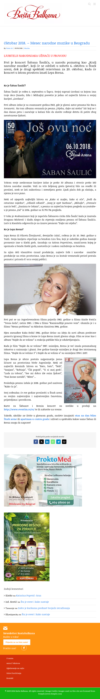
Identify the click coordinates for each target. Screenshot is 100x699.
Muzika (27, 48)
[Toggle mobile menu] (94, 4)
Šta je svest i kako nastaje (35, 601)
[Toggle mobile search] (89, 4)
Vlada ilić (9, 48)
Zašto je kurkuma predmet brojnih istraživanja (44, 608)
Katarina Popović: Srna (28, 595)
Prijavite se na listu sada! (17, 642)
